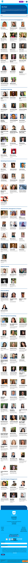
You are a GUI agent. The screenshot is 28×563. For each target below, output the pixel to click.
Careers (2, 529)
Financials (2, 528)
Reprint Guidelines (23, 529)
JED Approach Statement (23, 531)
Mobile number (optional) (4, 545)
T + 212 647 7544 (14, 519)
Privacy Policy (24, 528)
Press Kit (2, 530)
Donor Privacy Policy (24, 530)
